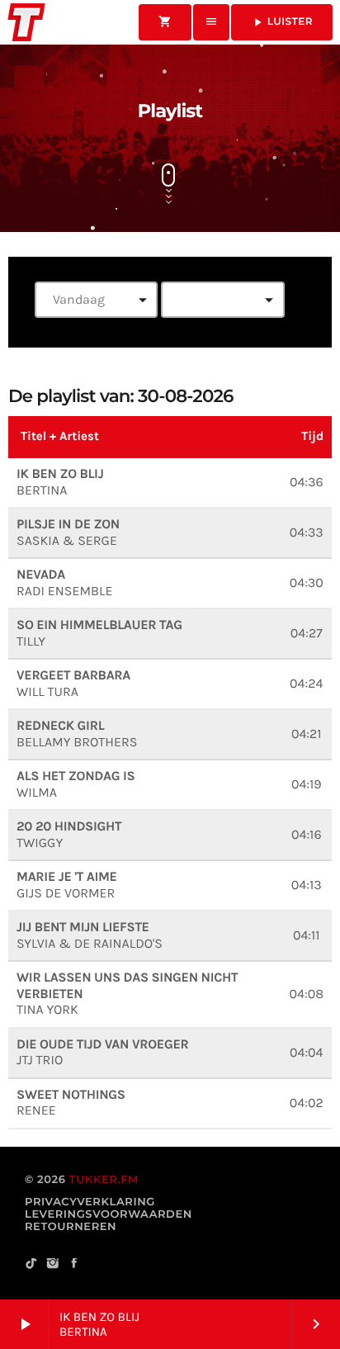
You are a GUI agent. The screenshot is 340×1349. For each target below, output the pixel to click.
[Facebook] (74, 1264)
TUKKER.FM (104, 1179)
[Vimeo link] (26, 22)
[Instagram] (52, 1264)
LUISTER (282, 22)
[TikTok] (31, 1264)
